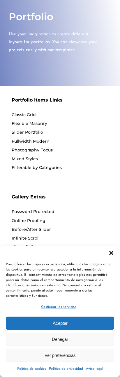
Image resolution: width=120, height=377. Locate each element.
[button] (111, 253)
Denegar (60, 339)
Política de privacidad (66, 369)
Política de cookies (31, 369)
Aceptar (60, 323)
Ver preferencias (60, 355)
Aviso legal (94, 369)
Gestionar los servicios (58, 307)
